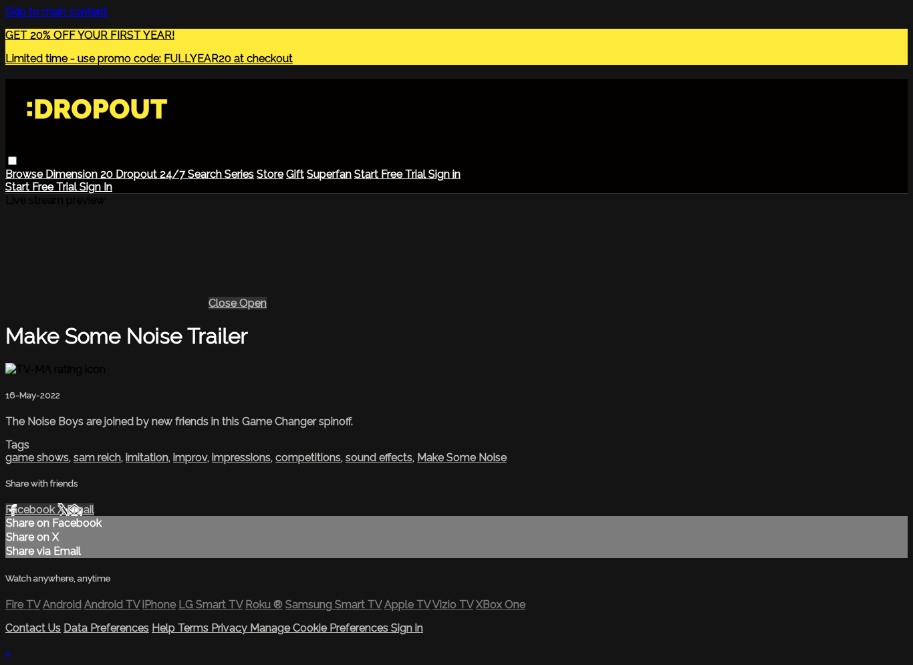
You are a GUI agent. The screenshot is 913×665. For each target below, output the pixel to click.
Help (165, 628)
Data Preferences (106, 628)
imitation (147, 457)
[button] (12, 160)
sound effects (379, 457)
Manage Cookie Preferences (320, 628)
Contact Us (33, 628)
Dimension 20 (80, 174)
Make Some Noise (462, 457)
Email (80, 509)
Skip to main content (56, 11)
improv (190, 457)
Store (270, 174)
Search (206, 174)
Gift (295, 174)
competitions (308, 457)
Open (253, 303)
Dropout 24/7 (152, 174)
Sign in (444, 174)
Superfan (329, 174)
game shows (37, 457)
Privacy (230, 628)
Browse (25, 174)
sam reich (97, 457)
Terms (194, 628)
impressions (241, 457)
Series (239, 174)
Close (224, 303)
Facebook (31, 509)
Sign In (96, 186)
